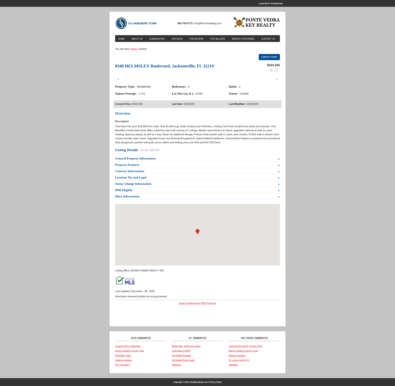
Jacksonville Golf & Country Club (245, 346)
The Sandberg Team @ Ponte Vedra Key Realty (136, 23)
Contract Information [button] (129, 171)
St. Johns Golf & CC (239, 360)
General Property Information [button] (135, 158)
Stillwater (176, 364)
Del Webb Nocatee (181, 355)
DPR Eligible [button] (123, 190)
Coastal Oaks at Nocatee (128, 346)
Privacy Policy (215, 382)
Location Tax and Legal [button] (130, 177)
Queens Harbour (123, 360)
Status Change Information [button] (133, 183)
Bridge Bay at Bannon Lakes (186, 346)
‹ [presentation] (118, 79)
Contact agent (269, 57)
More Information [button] (127, 196)
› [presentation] (276, 79)
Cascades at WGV (181, 350)
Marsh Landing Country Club (129, 350)
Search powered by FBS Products (197, 303)
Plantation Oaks (123, 355)
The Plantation (122, 364)
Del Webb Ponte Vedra (183, 360)
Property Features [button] (127, 164)
